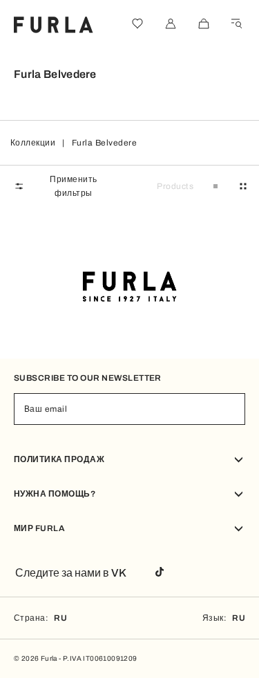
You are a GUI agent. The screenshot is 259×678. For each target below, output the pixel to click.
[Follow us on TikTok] (159, 572)
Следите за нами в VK (70, 573)
